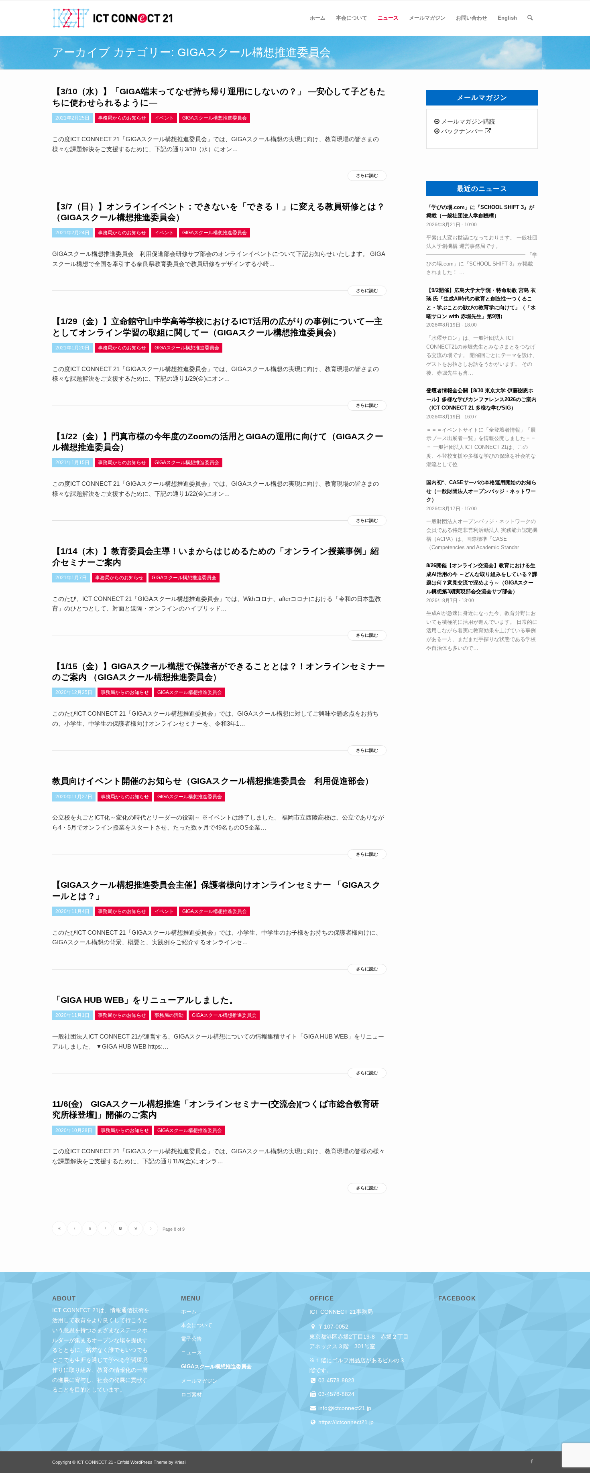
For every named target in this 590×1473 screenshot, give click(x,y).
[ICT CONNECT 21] (112, 18)
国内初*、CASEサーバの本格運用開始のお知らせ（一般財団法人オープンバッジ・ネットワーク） (481, 491)
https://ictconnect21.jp (345, 1422)
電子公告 (191, 1339)
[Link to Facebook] (532, 1461)
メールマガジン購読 (467, 121)
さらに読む (367, 175)
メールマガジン (199, 1381)
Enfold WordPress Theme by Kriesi (151, 1462)
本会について (196, 1325)
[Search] (530, 18)
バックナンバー (462, 131)
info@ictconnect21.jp (344, 1408)
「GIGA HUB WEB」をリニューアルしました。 (145, 999)
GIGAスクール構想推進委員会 (216, 1366)
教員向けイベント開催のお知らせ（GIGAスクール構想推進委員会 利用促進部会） (212, 780)
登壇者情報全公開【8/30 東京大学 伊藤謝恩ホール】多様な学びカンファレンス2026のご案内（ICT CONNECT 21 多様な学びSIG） (481, 399)
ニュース (191, 1352)
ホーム (189, 1312)
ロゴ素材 (191, 1395)
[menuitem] (318, 18)
